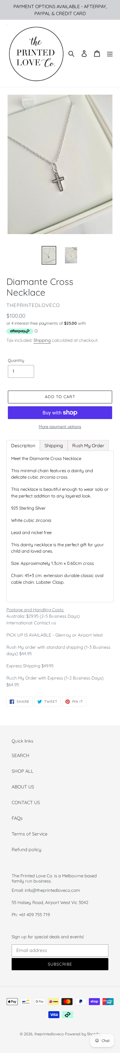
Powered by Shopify (82, 1034)
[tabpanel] (60, 526)
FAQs (17, 818)
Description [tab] (23, 445)
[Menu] (109, 53)
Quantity (16, 360)
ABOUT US (23, 787)
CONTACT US (26, 802)
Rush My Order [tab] (88, 445)
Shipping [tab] (54, 445)
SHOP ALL (22, 771)
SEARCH (20, 755)
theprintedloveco (49, 1034)
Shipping (42, 340)
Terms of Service (29, 834)
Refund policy (26, 849)
